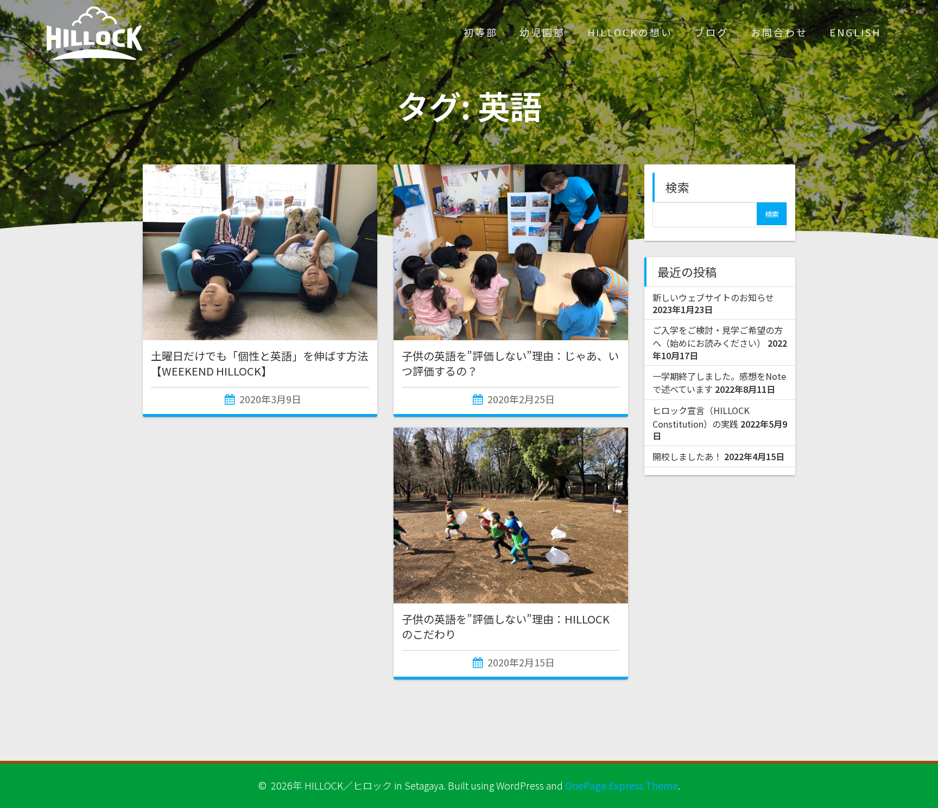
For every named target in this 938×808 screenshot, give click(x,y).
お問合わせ (779, 32)
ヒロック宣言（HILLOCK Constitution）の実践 (701, 417)
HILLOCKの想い (630, 32)
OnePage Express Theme (621, 785)
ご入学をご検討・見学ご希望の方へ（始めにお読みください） (717, 336)
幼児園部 (542, 32)
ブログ (711, 32)
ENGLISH (855, 32)
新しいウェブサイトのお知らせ (713, 297)
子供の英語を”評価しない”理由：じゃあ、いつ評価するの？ (510, 363)
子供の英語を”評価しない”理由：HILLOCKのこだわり (506, 626)
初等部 (481, 32)
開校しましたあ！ (687, 456)
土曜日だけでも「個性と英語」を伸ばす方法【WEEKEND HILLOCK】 (259, 363)
